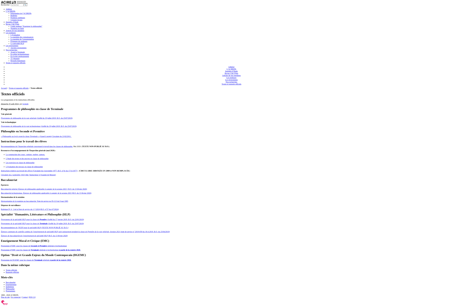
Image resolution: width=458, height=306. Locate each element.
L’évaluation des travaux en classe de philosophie (24, 167)
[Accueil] (14, 3)
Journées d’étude (12, 22)
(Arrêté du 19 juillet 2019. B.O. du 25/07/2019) (37, 118)
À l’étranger (15, 59)
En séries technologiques (19, 54)
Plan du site (5, 297)
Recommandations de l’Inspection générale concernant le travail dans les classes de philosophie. (37, 146)
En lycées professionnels (19, 56)
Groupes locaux (16, 20)
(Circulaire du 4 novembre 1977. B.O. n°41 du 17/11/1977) (39, 171)
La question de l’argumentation (22, 39)
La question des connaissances (21, 37)
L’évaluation (15, 35)
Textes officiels (11, 270)
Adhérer (9, 9)
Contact (25, 297)
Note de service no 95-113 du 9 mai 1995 (34, 201)
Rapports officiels (12, 272)
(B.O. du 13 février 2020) (46, 193)
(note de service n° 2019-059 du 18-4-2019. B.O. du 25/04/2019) (85, 232)
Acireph (25, 104)
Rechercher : (5, 5)
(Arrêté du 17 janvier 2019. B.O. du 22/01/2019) (42, 219)
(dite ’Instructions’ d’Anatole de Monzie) (28, 175)
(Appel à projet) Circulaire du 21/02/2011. (36, 136)
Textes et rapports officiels (15, 63)
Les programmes (12, 46)
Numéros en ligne (17, 28)
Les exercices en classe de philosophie (20, 163)
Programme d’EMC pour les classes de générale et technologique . (41, 250)
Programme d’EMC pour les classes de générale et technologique (34, 246)
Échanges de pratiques (18, 41)
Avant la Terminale (17, 52)
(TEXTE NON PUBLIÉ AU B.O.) (34, 228)
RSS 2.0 (32, 297)
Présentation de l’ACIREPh (20, 13)
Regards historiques (17, 61)
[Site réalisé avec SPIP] (4, 304)
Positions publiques (17, 18)
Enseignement (11, 285)
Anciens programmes (18, 48)
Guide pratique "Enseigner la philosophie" (26, 26)
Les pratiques (11, 33)
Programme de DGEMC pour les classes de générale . (36, 260)
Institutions (10, 287)
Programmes (10, 291)
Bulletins (13, 16)
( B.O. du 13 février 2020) (44, 189)
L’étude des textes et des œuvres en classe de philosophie (27, 159)
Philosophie (10, 289)
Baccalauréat (10, 282)
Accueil (4, 88)
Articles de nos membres (15, 31)
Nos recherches (11, 50)
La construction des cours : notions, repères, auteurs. (25, 155)
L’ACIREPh (10, 11)
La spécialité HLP (17, 44)
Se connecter (16, 297)
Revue (12, 24)
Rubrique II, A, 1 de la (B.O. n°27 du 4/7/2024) (30, 209)
